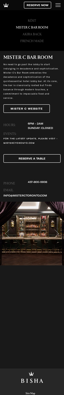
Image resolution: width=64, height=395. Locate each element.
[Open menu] (58, 5)
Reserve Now (37, 5)
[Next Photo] (57, 234)
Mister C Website (27, 108)
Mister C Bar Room (32, 27)
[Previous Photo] (7, 234)
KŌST (32, 20)
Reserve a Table (32, 158)
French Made (32, 40)
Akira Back (32, 34)
